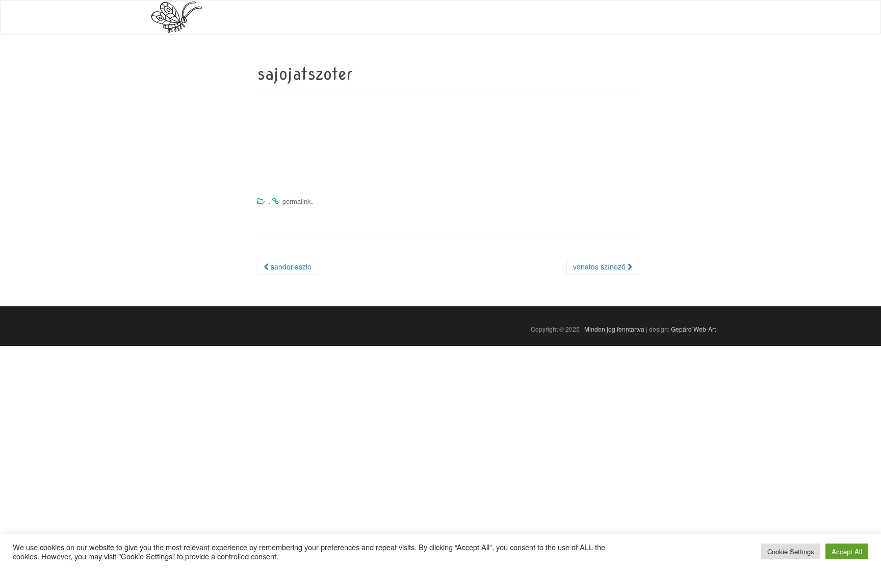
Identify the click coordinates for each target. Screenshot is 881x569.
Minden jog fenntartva (614, 328)
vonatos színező (600, 266)
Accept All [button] (847, 551)
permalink (296, 201)
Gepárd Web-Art (693, 328)
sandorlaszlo (290, 266)
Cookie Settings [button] (790, 551)
